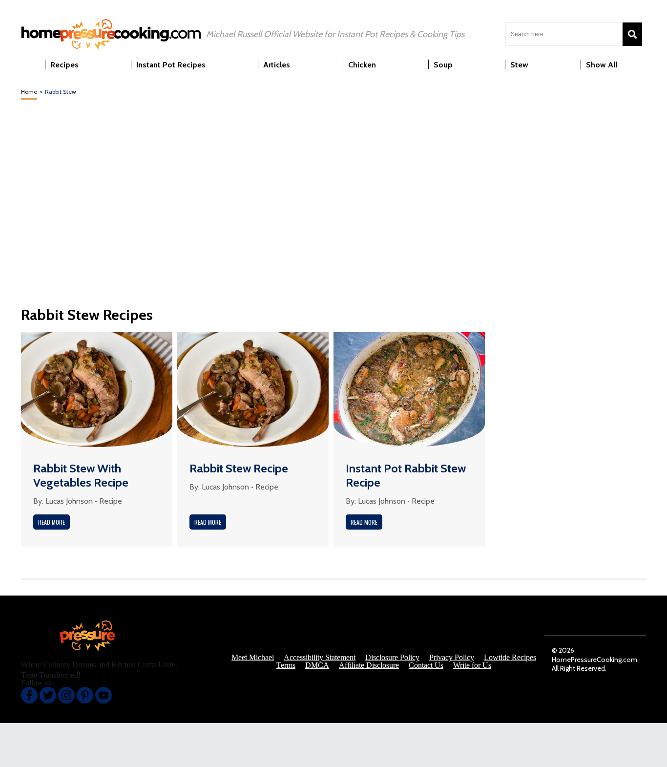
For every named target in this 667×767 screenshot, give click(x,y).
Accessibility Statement (319, 657)
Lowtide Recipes (510, 657)
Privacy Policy (451, 657)
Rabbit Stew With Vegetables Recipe (80, 475)
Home (29, 91)
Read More (51, 522)
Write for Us (472, 665)
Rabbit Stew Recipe (238, 468)
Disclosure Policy (392, 657)
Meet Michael (252, 657)
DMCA (317, 665)
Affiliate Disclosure (369, 665)
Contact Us (426, 665)
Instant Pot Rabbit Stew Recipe (406, 475)
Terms (285, 665)
